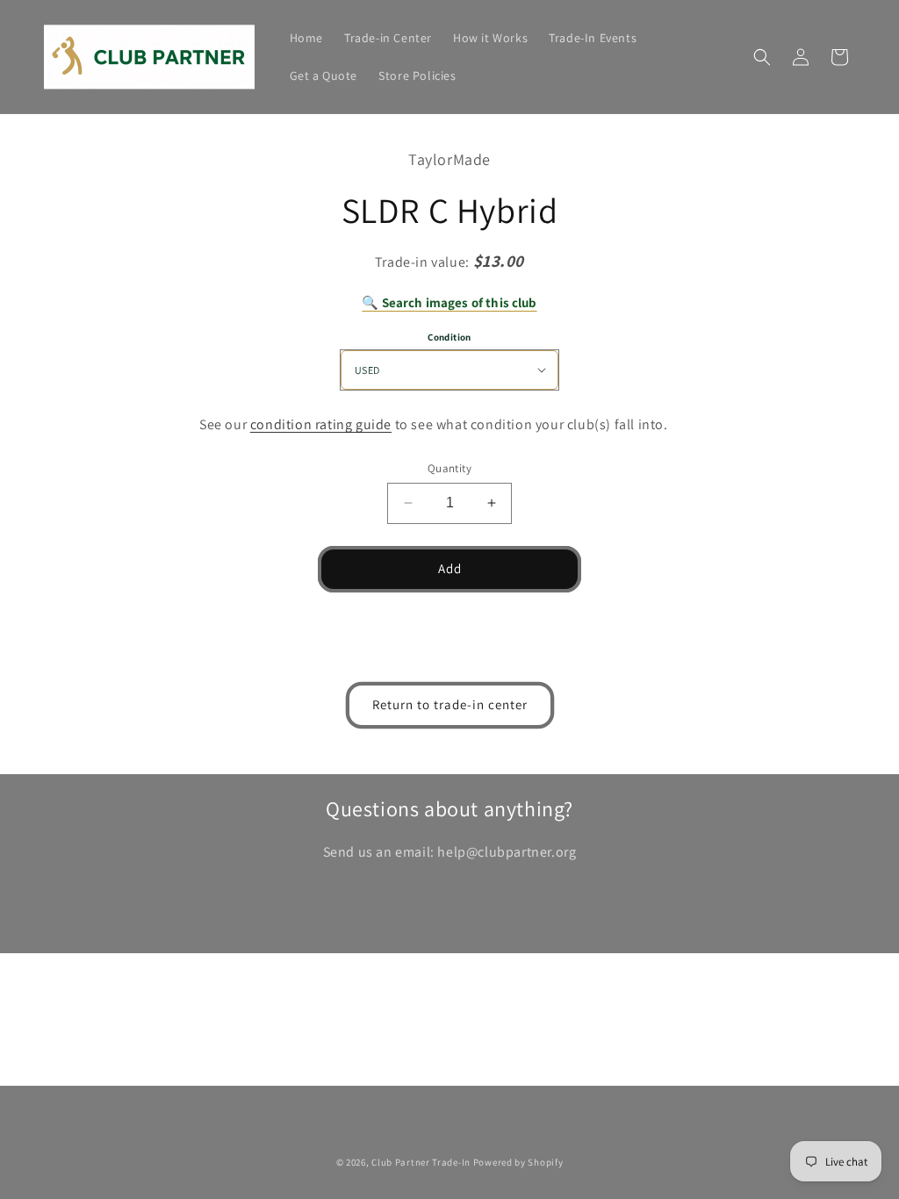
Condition (449, 337)
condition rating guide (321, 424)
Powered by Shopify (518, 1162)
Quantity (449, 468)
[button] (762, 57)
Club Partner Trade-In (421, 1162)
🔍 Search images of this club (449, 302)
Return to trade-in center (450, 704)
